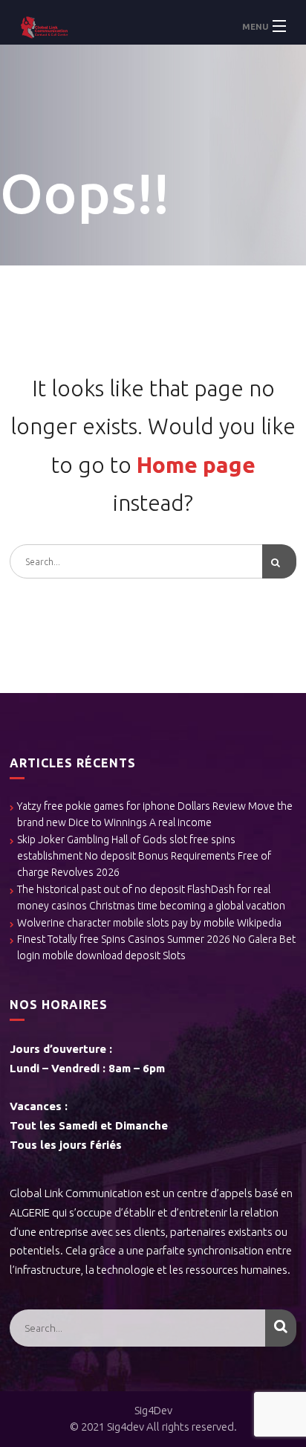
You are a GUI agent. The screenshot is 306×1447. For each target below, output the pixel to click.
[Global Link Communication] (153, 26)
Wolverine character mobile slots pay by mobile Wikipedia (149, 923)
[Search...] (279, 561)
